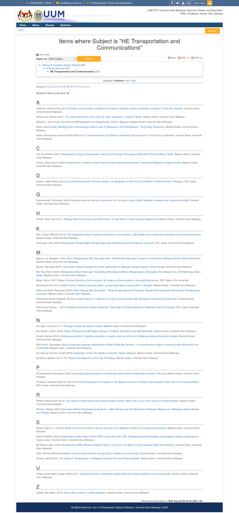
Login (21, 29)
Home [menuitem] (23, 25)
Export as (41, 58)
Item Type (131, 80)
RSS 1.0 (185, 57)
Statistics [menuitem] (65, 25)
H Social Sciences (55, 68)
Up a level (44, 54)
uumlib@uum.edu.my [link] (71, 3)
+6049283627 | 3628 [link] (40, 3)
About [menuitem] (35, 25)
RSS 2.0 (198, 57)
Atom (173, 57)
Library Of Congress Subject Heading (61, 65)
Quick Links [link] (199, 3)
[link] (172, 3)
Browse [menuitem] (50, 25)
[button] (89, 59)
